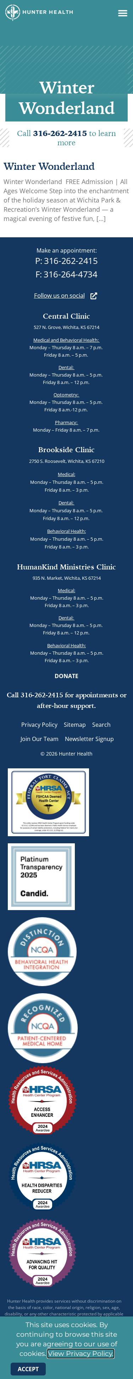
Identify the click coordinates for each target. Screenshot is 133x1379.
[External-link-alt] (93, 295)
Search (101, 725)
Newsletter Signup (89, 739)
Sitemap (75, 725)
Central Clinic (66, 316)
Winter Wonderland (49, 166)
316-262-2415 (61, 133)
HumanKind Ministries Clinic (66, 566)
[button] (123, 13)
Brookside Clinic (66, 449)
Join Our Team (40, 739)
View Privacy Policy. (80, 1354)
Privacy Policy (39, 725)
